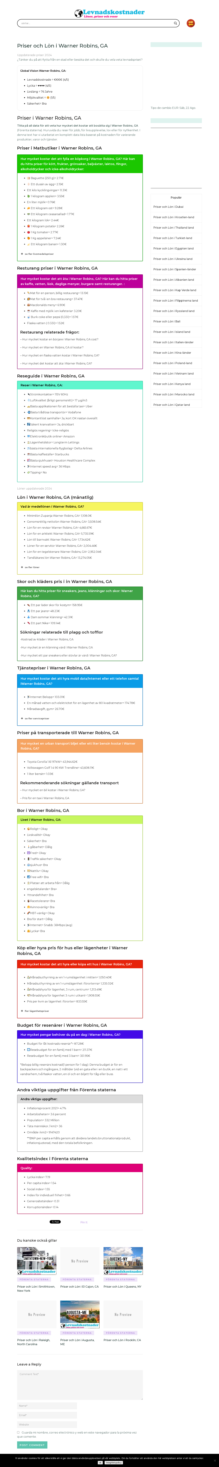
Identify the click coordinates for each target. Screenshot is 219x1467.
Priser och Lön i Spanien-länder (174, 269)
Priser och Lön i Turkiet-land (172, 238)
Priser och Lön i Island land (171, 332)
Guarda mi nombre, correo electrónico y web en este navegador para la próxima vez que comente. (77, 1434)
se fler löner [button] (32, 567)
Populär (176, 197)
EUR (175, 108)
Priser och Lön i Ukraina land (172, 259)
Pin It (84, 1222)
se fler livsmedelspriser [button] (39, 254)
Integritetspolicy (114, 1462)
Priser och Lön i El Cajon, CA (79, 1286)
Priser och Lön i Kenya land (172, 384)
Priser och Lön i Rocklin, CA (122, 1340)
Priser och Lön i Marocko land (173, 394)
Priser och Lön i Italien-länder (173, 342)
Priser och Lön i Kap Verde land (174, 290)
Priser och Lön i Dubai (168, 206)
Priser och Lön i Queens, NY (122, 1286)
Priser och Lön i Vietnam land (173, 373)
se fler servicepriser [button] (37, 718)
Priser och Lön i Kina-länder (172, 352)
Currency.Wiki (192, 186)
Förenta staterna (34, 1279)
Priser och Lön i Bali (166, 321)
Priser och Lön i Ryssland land (174, 311)
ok (100, 1462)
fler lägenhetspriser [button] (37, 1011)
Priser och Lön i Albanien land (173, 279)
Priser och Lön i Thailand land (173, 227)
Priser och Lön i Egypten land (173, 248)
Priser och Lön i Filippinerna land (175, 300)
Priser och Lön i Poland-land (172, 363)
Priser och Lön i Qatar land (171, 404)
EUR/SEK (158, 186)
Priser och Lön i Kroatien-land (173, 217)
